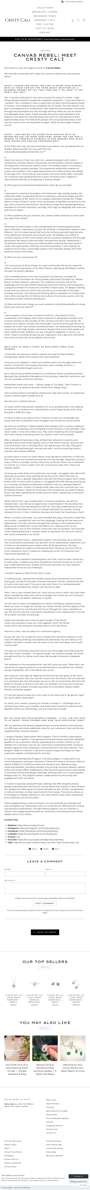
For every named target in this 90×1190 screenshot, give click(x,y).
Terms (39, 602)
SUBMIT (45, 617)
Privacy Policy (28, 602)
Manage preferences (78, 1182)
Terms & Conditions (22, 1188)
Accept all (79, 1176)
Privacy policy (7, 1188)
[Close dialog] (66, 569)
